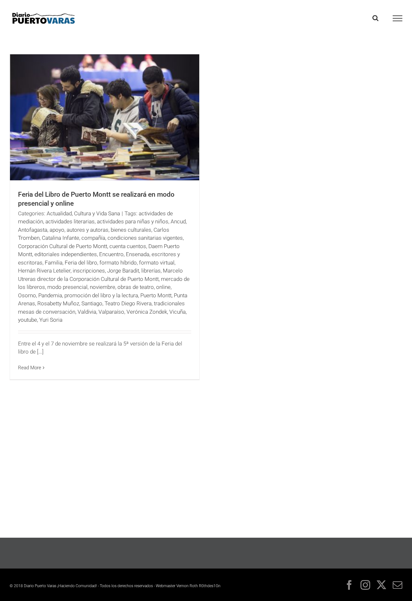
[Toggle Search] (375, 18)
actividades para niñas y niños (132, 221)
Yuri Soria (50, 320)
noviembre (102, 287)
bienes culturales (131, 230)
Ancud (178, 221)
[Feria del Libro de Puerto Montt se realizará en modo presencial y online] (104, 117)
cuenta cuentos (127, 246)
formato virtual (156, 262)
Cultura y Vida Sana (97, 213)
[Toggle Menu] (398, 18)
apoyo (57, 230)
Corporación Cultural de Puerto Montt (62, 246)
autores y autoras (87, 230)
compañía (93, 238)
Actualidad (59, 213)
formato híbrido (118, 262)
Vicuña (177, 312)
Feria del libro (81, 262)
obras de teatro (135, 287)
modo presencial (67, 287)
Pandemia (50, 295)
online (163, 287)
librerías (151, 270)
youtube (27, 320)
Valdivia (87, 312)
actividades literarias (70, 221)
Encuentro (111, 254)
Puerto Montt (156, 295)
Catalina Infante (60, 238)
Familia (53, 262)
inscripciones (89, 270)
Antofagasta (32, 230)
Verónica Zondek (146, 312)
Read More (29, 368)
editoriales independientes (65, 254)
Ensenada (137, 254)
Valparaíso (111, 312)
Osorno (27, 295)
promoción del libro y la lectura (101, 295)
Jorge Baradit (123, 270)
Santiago (91, 303)
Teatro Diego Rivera (128, 303)
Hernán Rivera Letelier (44, 270)
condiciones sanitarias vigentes (145, 238)
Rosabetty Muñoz (58, 303)
